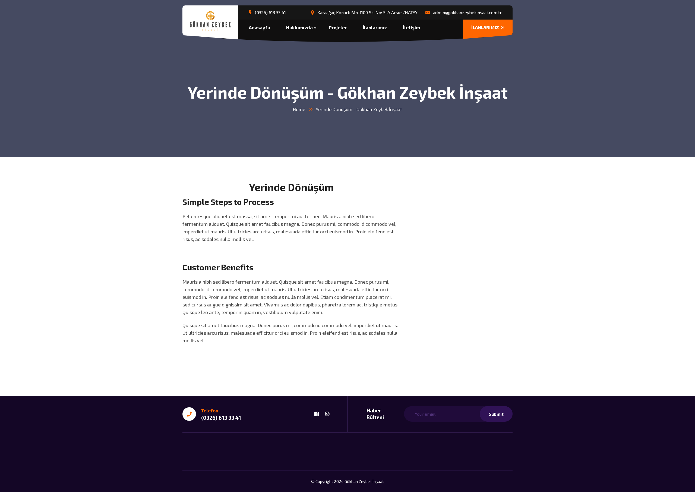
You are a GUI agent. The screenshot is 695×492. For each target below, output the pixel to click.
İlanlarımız (375, 27)
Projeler (338, 27)
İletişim (411, 27)
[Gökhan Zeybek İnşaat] (210, 21)
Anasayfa (259, 27)
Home (299, 109)
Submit (496, 413)
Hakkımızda (299, 27)
